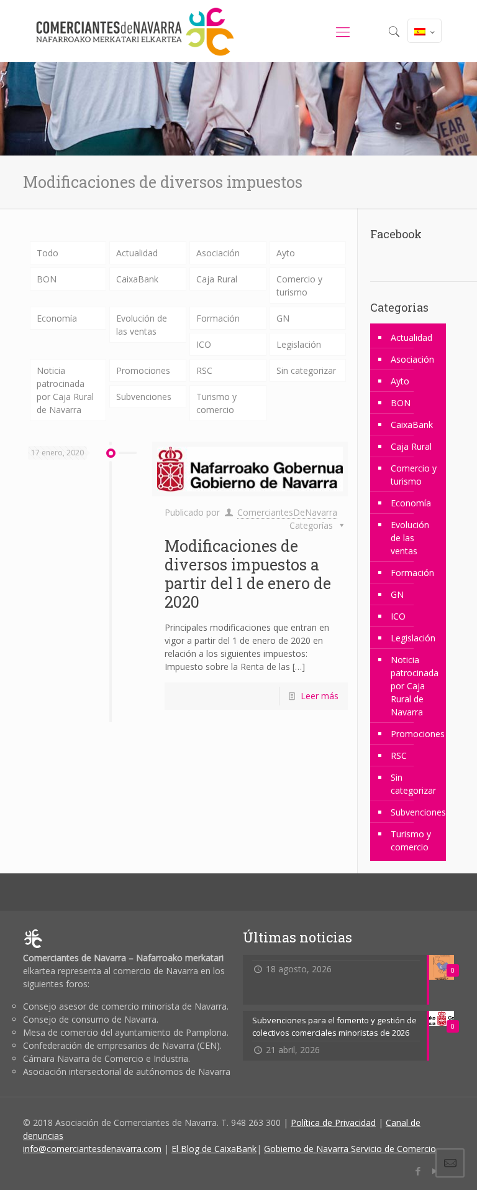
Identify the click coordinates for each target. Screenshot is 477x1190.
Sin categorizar (306, 370)
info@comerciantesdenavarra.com (92, 1149)
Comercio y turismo (299, 285)
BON (47, 279)
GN (282, 318)
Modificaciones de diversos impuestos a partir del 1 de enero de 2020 (248, 574)
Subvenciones (143, 396)
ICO (203, 344)
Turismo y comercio (216, 403)
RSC (204, 370)
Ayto (285, 253)
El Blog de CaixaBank (214, 1149)
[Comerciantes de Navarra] (134, 31)
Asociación (218, 253)
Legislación (298, 344)
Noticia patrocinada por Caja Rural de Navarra (65, 390)
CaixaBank (137, 279)
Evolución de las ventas (141, 324)
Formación (218, 318)
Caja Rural (216, 279)
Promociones (143, 370)
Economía (57, 318)
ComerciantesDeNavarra (287, 512)
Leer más (319, 696)
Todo (47, 253)
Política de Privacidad (333, 1122)
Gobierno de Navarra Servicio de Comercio (350, 1149)
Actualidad (137, 253)
